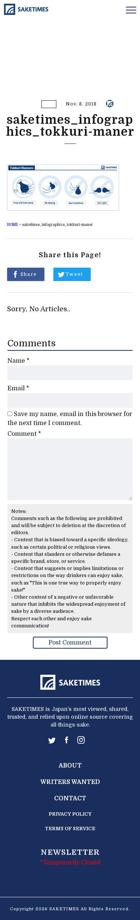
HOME (12, 225)
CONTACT (70, 798)
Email (18, 388)
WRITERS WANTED (70, 782)
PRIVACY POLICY (70, 814)
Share (29, 274)
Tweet (74, 274)
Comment (24, 434)
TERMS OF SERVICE (70, 828)
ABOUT (70, 765)
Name (18, 360)
